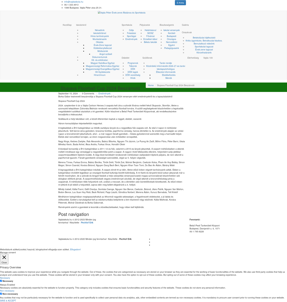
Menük (168, 77)
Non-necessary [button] (7, 290)
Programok (133, 62)
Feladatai (131, 33)
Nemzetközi (171, 42)
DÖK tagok (133, 71)
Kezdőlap (67, 24)
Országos (171, 39)
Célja (131, 30)
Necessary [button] (5, 277)
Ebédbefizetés (168, 74)
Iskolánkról (81, 24)
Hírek (132, 77)
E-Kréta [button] (180, 2)
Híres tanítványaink (100, 36)
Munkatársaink (100, 39)
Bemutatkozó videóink (204, 43)
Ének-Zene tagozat (103, 45)
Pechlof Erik (87, 222)
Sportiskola (127, 24)
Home (151, 85)
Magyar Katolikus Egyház (103, 62)
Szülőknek (147, 57)
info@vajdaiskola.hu (73, 1)
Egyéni (171, 45)
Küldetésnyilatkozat (103, 47)
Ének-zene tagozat (204, 49)
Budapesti (171, 36)
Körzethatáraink (204, 52)
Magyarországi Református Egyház (102, 65)
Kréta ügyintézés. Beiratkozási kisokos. (204, 40)
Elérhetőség (193, 57)
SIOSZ (150, 33)
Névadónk (99, 30)
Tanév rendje (165, 62)
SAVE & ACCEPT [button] (8, 300)
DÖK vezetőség (132, 74)
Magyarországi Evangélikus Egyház (102, 68)
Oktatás (99, 42)
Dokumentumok (99, 56)
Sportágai (131, 36)
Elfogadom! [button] (75, 249)
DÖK (133, 68)
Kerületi (171, 33)
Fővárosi (150, 36)
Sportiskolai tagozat (204, 46)
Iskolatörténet (99, 33)
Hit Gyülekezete (102, 71)
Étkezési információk (165, 71)
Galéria (185, 24)
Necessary (8, 280)
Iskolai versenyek (171, 30)
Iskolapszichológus (166, 68)
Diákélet (125, 57)
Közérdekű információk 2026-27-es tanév (165, 65)
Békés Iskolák (150, 42)
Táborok (133, 65)
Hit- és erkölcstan (99, 59)
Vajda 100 (208, 57)
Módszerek (102, 50)
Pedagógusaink (171, 47)
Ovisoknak (187, 32)
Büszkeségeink (167, 24)
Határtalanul (150, 30)
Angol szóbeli (105, 53)
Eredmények (131, 39)
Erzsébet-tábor (150, 39)
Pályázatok (145, 24)
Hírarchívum (100, 74)
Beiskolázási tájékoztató (204, 37)
